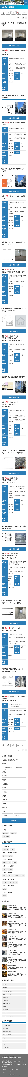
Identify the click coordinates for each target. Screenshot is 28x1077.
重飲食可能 (5, 997)
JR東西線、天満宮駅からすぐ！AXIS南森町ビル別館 (12, 670)
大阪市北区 (13, 833)
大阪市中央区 (6, 836)
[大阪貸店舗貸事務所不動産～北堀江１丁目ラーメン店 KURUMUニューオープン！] (4, 959)
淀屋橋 (4, 869)
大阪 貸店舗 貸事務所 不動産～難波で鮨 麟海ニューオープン (16, 932)
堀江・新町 (5, 1028)
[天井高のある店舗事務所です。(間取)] (8, 463)
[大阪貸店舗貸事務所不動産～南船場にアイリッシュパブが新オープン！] (4, 907)
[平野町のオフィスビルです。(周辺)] (20, 108)
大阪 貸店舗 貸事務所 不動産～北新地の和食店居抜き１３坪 (16, 974)
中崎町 (14, 862)
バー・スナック (6, 1003)
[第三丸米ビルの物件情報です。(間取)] (8, 255)
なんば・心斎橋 (6, 1025)
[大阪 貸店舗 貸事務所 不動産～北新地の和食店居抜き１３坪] (4, 974)
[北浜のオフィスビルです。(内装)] (8, 35)
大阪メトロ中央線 (8, 892)
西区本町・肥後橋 (7, 1034)
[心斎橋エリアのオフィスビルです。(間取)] (8, 539)
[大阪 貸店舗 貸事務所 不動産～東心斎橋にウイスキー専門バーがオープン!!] (4, 923)
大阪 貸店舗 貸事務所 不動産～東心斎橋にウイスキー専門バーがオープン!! (16, 925)
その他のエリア (6, 1047)
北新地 (12, 849)
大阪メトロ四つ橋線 (8, 879)
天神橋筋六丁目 (6, 862)
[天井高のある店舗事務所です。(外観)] (20, 463)
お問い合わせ (6, 1069)
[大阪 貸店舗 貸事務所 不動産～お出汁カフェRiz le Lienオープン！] (4, 938)
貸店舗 (4, 984)
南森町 (4, 875)
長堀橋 (10, 856)
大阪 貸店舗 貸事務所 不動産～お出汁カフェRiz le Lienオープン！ (16, 939)
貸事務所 (5, 988)
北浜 (10, 875)
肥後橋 (4, 882)
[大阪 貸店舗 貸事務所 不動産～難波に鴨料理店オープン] (4, 967)
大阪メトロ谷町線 (8, 859)
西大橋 (4, 856)
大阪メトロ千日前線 (8, 885)
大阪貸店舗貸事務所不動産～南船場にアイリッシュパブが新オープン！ (16, 909)
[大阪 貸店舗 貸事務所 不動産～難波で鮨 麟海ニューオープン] (4, 931)
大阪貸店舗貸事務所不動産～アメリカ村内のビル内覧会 (16, 953)
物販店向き (5, 1009)
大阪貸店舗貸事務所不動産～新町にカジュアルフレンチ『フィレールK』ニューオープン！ (16, 946)
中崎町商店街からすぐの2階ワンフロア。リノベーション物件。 (13, 602)
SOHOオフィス (6, 1013)
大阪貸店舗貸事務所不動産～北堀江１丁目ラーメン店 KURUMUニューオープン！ (16, 961)
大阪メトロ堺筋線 (8, 872)
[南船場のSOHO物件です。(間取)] (8, 387)
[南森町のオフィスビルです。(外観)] (20, 681)
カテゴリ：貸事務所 (8, 7)
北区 (4, 1044)
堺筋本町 (15, 875)
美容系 (4, 1006)
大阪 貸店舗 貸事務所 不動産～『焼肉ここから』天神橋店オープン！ (16, 917)
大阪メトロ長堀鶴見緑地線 (10, 852)
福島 (4, 1038)
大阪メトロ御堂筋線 (8, 866)
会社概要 (16, 1069)
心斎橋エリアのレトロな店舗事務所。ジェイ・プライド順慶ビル (13, 451)
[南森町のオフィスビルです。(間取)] (8, 681)
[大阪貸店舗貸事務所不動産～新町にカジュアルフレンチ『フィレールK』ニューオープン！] (4, 944)
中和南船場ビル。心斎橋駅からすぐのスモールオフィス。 (13, 310)
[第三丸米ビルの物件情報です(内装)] (20, 255)
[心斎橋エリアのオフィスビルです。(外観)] (20, 539)
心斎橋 (10, 869)
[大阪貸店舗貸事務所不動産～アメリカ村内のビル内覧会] (4, 952)
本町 (10, 882)
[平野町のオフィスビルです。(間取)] (8, 108)
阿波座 (4, 889)
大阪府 (4, 830)
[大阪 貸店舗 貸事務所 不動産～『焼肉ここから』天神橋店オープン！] (4, 915)
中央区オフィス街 (7, 1031)
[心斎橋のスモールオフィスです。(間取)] (8, 321)
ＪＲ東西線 (6, 846)
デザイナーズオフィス (8, 1016)
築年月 (24, 13)
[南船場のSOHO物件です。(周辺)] (20, 387)
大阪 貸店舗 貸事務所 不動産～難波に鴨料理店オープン (16, 968)
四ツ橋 (15, 882)
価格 (3, 13)
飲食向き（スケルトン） (9, 994)
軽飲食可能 (5, 1000)
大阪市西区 (5, 833)
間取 (13, 13)
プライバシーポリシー (8, 1072)
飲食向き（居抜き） (7, 991)
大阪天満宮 (5, 849)
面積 (8, 13)
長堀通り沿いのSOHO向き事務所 (13, 377)
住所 (18, 13)
